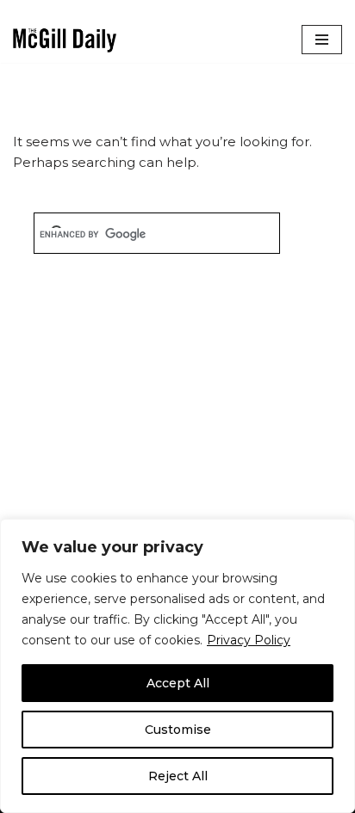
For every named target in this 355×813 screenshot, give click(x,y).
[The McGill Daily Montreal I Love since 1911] (64, 40)
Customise (178, 729)
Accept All (177, 683)
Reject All (178, 776)
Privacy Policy (248, 640)
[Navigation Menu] (322, 39)
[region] (177, 666)
